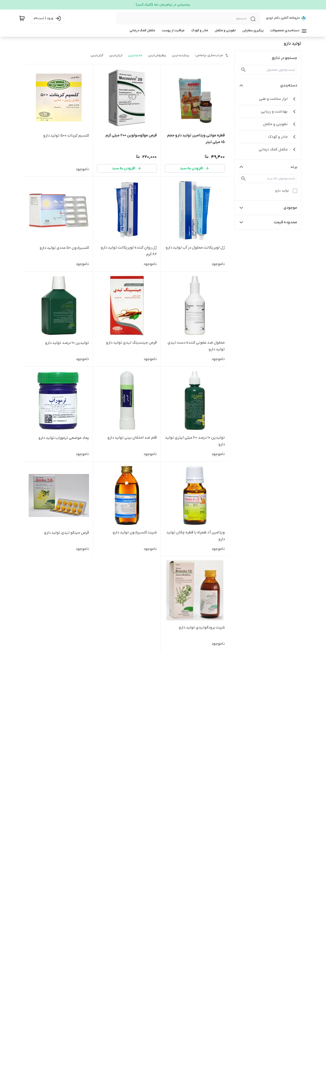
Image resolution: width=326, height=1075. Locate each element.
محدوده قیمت (285, 222)
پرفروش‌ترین (157, 55)
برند (293, 167)
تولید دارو (282, 190)
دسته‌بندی (288, 85)
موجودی (290, 207)
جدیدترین (135, 55)
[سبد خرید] (22, 18)
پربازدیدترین (180, 55)
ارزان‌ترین (115, 55)
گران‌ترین (96, 55)
